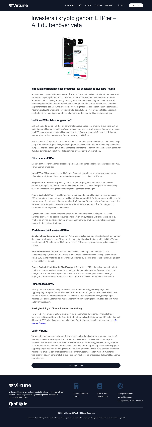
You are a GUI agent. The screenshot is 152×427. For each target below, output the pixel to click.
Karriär (76, 396)
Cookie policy (102, 396)
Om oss (98, 5)
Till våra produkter (76, 365)
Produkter (69, 5)
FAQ (79, 5)
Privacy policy (102, 393)
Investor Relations (81, 393)
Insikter (88, 5)
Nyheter (109, 5)
